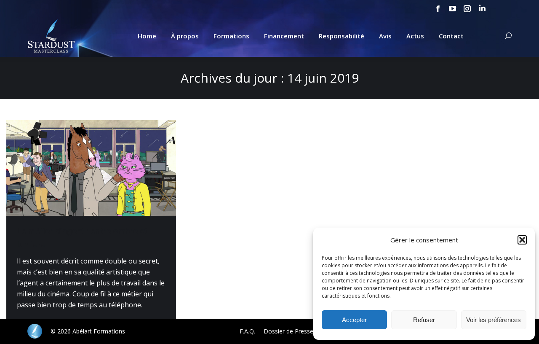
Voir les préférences (493, 319)
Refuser (424, 319)
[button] (522, 240)
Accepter (354, 319)
